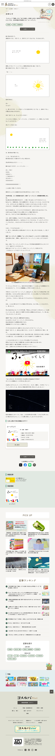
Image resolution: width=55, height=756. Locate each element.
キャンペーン (40, 710)
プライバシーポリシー (30, 722)
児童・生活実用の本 (27, 708)
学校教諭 (38, 649)
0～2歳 (10, 655)
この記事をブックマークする (28, 29)
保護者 (9, 24)
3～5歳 (16, 655)
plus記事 (11, 8)
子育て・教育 (40, 708)
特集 (27, 713)
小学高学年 (40, 655)
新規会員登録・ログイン (27, 702)
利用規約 (40, 722)
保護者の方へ (29, 720)
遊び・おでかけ (27, 710)
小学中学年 (32, 655)
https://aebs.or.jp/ (37, 744)
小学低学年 (23, 655)
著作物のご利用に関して (18, 722)
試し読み (17, 445)
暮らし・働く (15, 710)
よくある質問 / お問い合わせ (41, 720)
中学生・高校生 (12, 658)
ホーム (15, 708)
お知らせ (16, 8)
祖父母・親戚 (18, 649)
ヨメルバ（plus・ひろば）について (15, 720)
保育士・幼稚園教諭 (18, 24)
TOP (7, 8)
